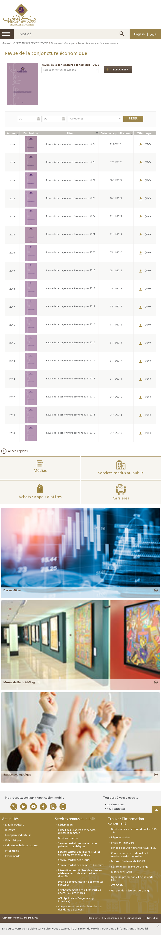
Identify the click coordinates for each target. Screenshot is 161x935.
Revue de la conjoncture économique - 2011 (70, 415)
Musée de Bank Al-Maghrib (21, 682)
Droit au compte (68, 838)
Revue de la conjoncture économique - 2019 (70, 270)
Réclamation (65, 825)
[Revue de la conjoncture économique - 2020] (31, 253)
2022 (12, 216)
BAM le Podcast (14, 825)
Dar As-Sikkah (12, 590)
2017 (12, 306)
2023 (12, 198)
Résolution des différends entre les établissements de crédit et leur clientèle (80, 873)
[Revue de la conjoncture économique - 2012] (31, 397)
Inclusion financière (122, 843)
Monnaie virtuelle (122, 872)
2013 (12, 378)
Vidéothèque (13, 840)
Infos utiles (12, 851)
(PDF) (148, 144)
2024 (12, 180)
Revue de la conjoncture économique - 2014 (70, 361)
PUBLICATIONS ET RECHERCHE (30, 43)
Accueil (6, 43)
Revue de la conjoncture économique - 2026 (70, 65)
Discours (10, 830)
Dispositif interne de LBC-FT (128, 861)
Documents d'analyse (62, 43)
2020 (12, 252)
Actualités (10, 819)
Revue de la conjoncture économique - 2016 (70, 325)
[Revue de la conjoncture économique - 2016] (31, 325)
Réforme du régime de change (129, 867)
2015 (12, 342)
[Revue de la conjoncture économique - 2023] (31, 198)
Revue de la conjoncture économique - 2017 (70, 306)
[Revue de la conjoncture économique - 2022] (31, 216)
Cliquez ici (141, 928)
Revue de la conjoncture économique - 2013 (70, 379)
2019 (12, 270)
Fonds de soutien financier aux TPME (133, 848)
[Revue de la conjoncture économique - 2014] (31, 361)
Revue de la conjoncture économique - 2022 (70, 216)
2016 (12, 324)
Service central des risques (74, 860)
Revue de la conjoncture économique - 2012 (70, 397)
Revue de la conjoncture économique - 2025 (70, 162)
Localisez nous (115, 804)
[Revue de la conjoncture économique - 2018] (31, 289)
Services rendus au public (75, 819)
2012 (12, 397)
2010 (12, 433)
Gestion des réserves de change (130, 890)
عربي (153, 34)
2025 (12, 162)
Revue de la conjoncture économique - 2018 (70, 288)
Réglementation (121, 837)
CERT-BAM (117, 885)
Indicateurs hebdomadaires (21, 845)
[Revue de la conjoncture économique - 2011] (31, 415)
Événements (12, 856)
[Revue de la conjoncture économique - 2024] (31, 180)
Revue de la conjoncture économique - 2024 (70, 180)
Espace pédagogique (17, 774)
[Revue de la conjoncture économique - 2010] (31, 433)
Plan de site (94, 918)
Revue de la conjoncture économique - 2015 (70, 343)
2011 (12, 415)
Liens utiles (152, 918)
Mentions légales (113, 918)
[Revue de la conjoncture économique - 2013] (31, 379)
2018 (12, 288)
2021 (12, 234)
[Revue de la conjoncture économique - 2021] (31, 234)
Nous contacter (116, 809)
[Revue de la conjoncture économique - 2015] (31, 343)
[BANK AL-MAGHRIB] (19, 14)
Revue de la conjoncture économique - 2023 (70, 198)
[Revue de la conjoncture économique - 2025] (31, 162)
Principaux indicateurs (18, 835)
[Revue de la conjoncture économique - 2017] (31, 307)
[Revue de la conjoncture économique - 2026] (22, 84)
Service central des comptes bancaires (81, 865)
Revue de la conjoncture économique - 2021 (70, 234)
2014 (12, 360)
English (139, 34)
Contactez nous (134, 918)
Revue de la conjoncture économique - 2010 (70, 433)
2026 (12, 144)
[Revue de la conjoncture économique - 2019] (31, 271)
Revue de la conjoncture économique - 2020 (70, 252)
